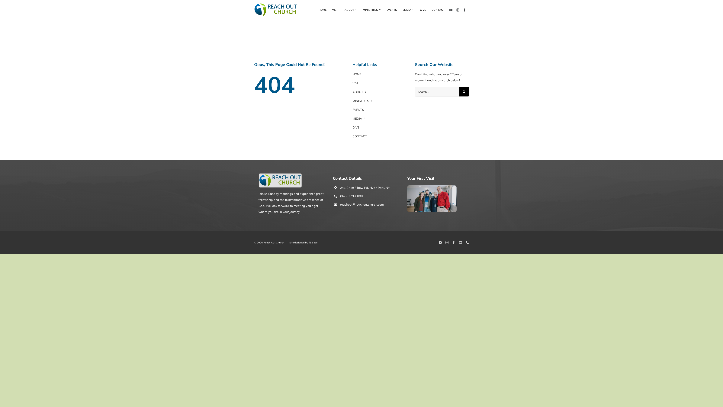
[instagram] (457, 9)
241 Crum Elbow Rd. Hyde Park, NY (365, 188)
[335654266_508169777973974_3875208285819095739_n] (432, 187)
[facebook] (464, 9)
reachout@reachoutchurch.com (362, 204)
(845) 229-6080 (351, 196)
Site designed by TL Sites (303, 242)
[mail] (460, 242)
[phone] (467, 242)
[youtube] (450, 9)
